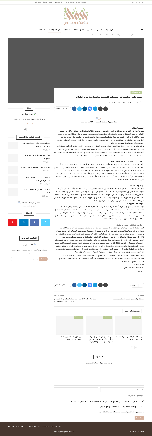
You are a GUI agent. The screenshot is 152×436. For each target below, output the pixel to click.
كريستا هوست (134, 432)
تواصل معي (58, 2)
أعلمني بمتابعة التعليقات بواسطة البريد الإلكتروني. (120, 407)
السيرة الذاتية (47, 2)
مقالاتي (90, 30)
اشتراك (43, 259)
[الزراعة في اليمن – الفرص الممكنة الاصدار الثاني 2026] (13, 180)
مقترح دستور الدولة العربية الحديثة (35, 168)
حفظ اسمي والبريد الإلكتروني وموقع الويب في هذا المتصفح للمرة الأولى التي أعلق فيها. (106, 402)
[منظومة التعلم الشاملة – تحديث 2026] (13, 192)
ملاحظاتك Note (69, 2)
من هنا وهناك (54, 30)
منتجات (42, 30)
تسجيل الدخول (81, 2)
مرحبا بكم (38, 2)
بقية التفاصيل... (29, 124)
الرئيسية (109, 30)
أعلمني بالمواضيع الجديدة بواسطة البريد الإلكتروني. (120, 412)
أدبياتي (99, 30)
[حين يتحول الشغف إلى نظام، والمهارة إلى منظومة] (69, 325)
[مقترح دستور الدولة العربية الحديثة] (13, 170)
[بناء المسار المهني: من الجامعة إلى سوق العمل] (128, 325)
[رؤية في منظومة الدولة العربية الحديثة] (13, 158)
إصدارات (67, 30)
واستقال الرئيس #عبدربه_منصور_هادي (128, 299)
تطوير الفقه (79, 30)
